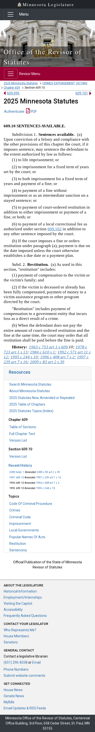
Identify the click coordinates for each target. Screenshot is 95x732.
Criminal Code (20, 517)
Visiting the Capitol (18, 603)
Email (36, 662)
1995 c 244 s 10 (45, 488)
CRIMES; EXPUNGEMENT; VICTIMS (64, 83)
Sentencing (18, 550)
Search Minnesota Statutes (30, 384)
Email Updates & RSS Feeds (25, 708)
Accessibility (13, 610)
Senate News (14, 696)
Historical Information (20, 591)
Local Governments (24, 530)
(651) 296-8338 (16, 662)
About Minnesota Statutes (29, 391)
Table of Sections (22, 427)
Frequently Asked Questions (25, 616)
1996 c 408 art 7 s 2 (47, 482)
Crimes (14, 510)
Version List (18, 440)
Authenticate (14, 111)
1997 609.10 (16, 477)
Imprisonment (20, 524)
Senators (11, 642)
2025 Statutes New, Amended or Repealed (42, 398)
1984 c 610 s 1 (42, 352)
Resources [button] (19, 372)
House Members (16, 636)
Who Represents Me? (20, 630)
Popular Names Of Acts (27, 537)
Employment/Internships (23, 597)
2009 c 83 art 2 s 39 (48, 472)
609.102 (55, 229)
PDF (33, 111)
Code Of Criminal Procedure (30, 504)
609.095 (13, 93)
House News (13, 690)
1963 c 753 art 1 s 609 (48, 347)
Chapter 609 (12, 87)
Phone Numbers (16, 669)
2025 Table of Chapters (27, 404)
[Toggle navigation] (10, 14)
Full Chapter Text (22, 434)
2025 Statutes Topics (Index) (31, 411)
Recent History (20, 465)
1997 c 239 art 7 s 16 (48, 477)
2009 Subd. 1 (16, 472)
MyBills (9, 702)
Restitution (17, 544)
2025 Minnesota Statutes (21, 83)
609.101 (82, 93)
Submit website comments (24, 675)
